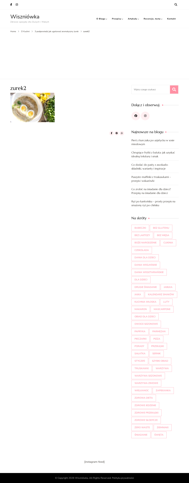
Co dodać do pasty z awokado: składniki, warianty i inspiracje (149, 166)
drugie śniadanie (146, 287)
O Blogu (100, 18)
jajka (138, 294)
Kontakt (171, 18)
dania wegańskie (146, 265)
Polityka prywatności (123, 478)
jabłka (168, 287)
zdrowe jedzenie (145, 405)
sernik (156, 353)
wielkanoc (142, 390)
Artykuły (132, 18)
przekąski (157, 346)
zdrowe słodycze (146, 420)
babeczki (140, 228)
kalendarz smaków (161, 294)
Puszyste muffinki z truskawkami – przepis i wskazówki (151, 178)
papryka (140, 331)
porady (139, 346)
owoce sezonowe (146, 324)
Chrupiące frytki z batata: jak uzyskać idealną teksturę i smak (153, 154)
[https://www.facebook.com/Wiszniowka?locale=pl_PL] (135, 116)
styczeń (140, 361)
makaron (141, 309)
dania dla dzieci (145, 257)
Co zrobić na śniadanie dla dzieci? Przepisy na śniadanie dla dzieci (151, 191)
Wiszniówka (24, 16)
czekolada (142, 250)
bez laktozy (142, 235)
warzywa (162, 368)
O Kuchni (25, 31)
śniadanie (141, 434)
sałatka (140, 353)
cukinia (168, 242)
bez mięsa (163, 235)
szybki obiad (160, 361)
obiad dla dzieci (145, 316)
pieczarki (140, 338)
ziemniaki (162, 427)
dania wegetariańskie (149, 272)
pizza (156, 338)
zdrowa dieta (144, 398)
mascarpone (162, 309)
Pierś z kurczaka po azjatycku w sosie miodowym (152, 142)
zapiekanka (163, 390)
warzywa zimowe (146, 383)
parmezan (159, 331)
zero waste (142, 427)
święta (158, 434)
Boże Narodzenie (146, 242)
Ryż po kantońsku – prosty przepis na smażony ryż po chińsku (153, 203)
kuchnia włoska (145, 301)
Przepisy (116, 18)
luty (166, 301)
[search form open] (176, 4)
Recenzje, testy (152, 18)
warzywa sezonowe (148, 375)
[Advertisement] (94, 55)
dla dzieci (141, 279)
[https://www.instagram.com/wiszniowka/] (145, 116)
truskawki (142, 368)
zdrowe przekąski (146, 412)
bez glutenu (161, 228)
